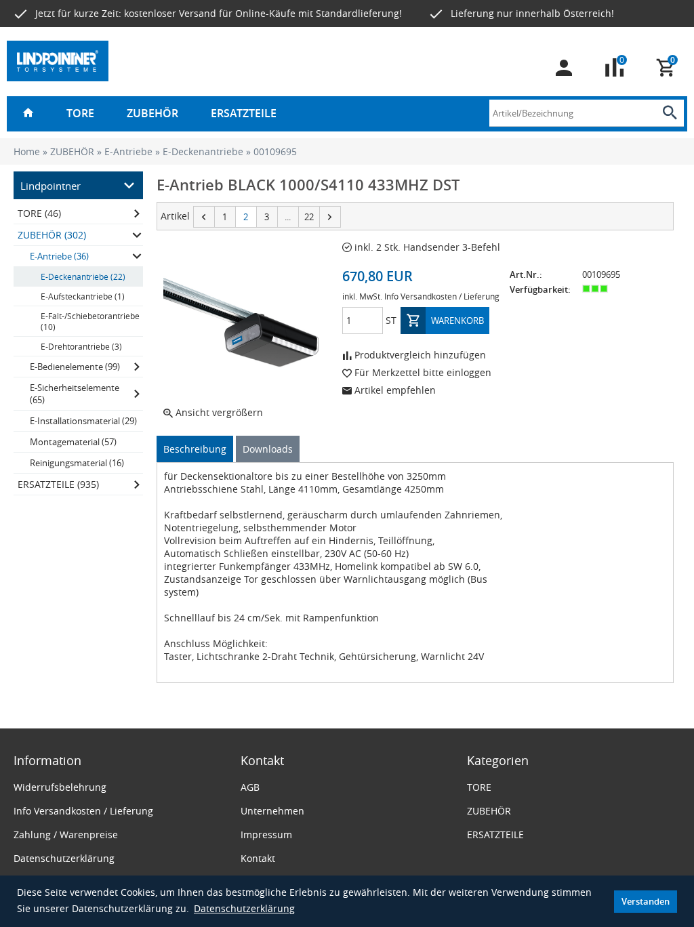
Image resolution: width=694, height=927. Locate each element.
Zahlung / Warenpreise (66, 834)
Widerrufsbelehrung (60, 787)
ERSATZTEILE (244, 113)
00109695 (275, 151)
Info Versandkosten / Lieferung (441, 296)
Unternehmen (272, 810)
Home (27, 151)
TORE (80, 113)
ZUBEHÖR (152, 113)
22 (309, 217)
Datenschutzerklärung (244, 908)
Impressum (266, 834)
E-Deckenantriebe (203, 151)
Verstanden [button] (645, 901)
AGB (250, 787)
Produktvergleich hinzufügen (419, 354)
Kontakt (258, 858)
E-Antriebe (128, 151)
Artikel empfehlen (394, 390)
